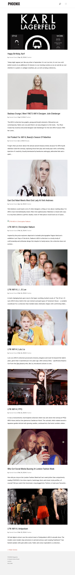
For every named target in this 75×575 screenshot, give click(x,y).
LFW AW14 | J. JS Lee (17, 289)
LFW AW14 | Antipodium (18, 528)
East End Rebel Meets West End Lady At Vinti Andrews (30, 200)
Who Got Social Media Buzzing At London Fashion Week (31, 469)
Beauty (27, 141)
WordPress (47, 572)
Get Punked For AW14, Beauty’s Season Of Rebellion (29, 137)
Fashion (29, 57)
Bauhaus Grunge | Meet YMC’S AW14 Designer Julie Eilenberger (34, 113)
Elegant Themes (34, 572)
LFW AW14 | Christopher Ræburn (21, 227)
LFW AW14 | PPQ (15, 409)
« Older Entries (12, 550)
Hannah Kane (13, 57)
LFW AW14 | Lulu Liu (16, 349)
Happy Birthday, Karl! (16, 54)
